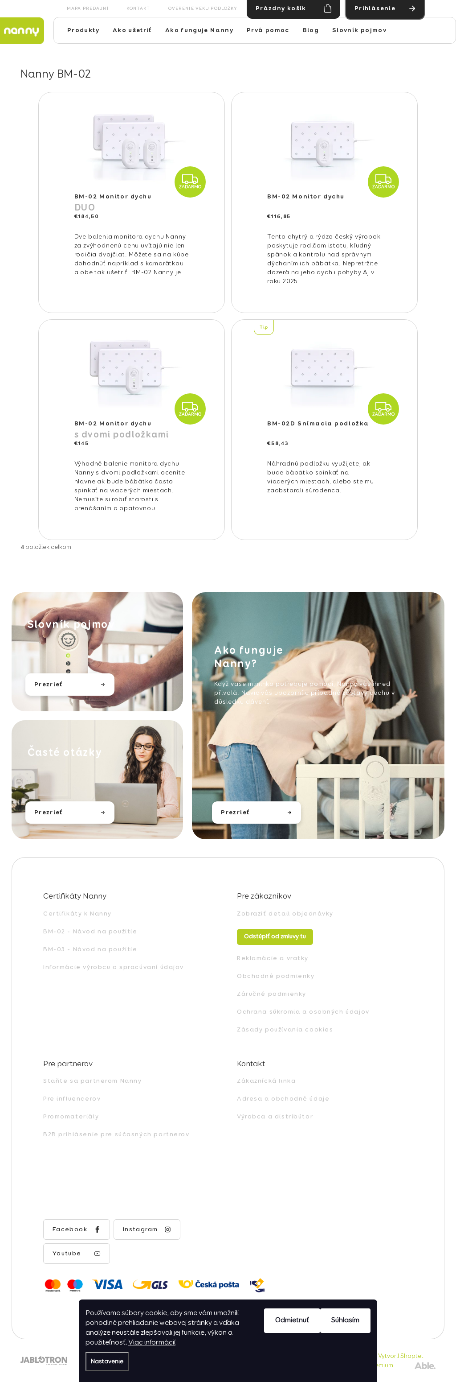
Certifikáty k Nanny (77, 914)
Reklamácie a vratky (273, 958)
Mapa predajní (88, 8)
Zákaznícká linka (266, 1081)
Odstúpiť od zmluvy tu (275, 936)
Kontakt (138, 8)
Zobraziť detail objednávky (285, 914)
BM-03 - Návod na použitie (90, 949)
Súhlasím (345, 1320)
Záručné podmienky (271, 994)
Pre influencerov (72, 1099)
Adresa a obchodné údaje (283, 1099)
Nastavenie (107, 1361)
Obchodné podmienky (275, 976)
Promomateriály (71, 1117)
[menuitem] (83, 30)
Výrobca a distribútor (275, 1117)
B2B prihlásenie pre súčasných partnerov (116, 1134)
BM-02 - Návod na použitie (90, 931)
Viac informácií (151, 1342)
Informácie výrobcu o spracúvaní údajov (113, 967)
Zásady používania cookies (285, 1030)
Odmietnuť (292, 1320)
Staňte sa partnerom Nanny (92, 1081)
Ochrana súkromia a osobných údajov (303, 1012)
